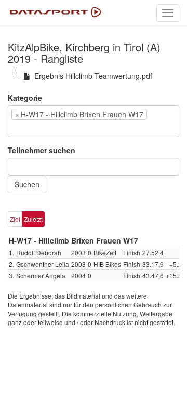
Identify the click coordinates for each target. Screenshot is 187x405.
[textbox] (26, 128)
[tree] (93, 76)
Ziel (15, 218)
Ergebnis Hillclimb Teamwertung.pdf (93, 76)
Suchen (27, 184)
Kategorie (25, 97)
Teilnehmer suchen (41, 150)
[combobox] (93, 121)
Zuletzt (33, 218)
